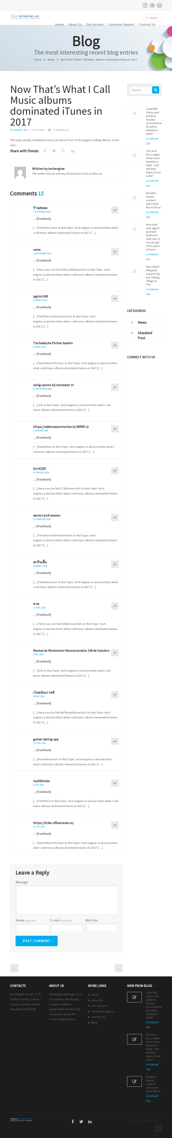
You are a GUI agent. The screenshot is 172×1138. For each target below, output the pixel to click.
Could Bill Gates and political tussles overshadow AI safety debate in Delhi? (154, 121)
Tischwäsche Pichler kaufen (53, 343)
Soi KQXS (39, 468)
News (51, 59)
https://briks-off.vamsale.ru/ (53, 823)
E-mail (61, 920)
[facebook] (145, 5)
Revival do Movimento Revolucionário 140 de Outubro (71, 650)
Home (38, 59)
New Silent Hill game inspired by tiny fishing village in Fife (153, 275)
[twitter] (152, 5)
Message (22, 882)
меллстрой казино (46, 515)
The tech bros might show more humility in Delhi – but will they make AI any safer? (153, 163)
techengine (37, 129)
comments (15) (61, 129)
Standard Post (145, 335)
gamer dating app (46, 739)
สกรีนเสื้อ (40, 562)
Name (26, 920)
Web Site (91, 920)
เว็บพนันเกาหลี (44, 692)
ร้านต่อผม (40, 208)
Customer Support (103, 1011)
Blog (94, 1022)
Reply (115, 210)
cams (37, 249)
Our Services (99, 1006)
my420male (41, 781)
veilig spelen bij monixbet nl (53, 385)
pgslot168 (40, 296)
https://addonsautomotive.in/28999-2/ (61, 426)
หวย (36, 604)
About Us (97, 1000)
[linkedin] (159, 5)
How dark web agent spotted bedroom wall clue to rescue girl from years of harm (153, 237)
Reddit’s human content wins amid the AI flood (153, 200)
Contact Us (98, 1017)
